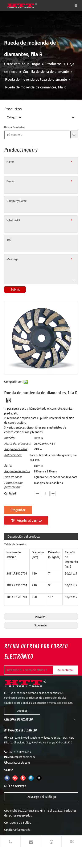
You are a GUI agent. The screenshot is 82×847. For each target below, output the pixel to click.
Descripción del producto (24, 536)
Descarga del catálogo (41, 796)
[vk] (15, 778)
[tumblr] (23, 778)
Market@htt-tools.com (21, 757)
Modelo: (9, 437)
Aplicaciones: (13, 455)
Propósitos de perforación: (13, 485)
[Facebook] (7, 778)
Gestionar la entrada (17, 829)
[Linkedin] (31, 778)
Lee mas (22, 710)
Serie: (8, 465)
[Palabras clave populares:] (74, 134)
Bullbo (27, 822)
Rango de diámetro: (17, 471)
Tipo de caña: (12, 477)
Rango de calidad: (15, 449)
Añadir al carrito (29, 520)
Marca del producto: (17, 443)
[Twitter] (39, 778)
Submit (15, 289)
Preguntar (18, 510)
